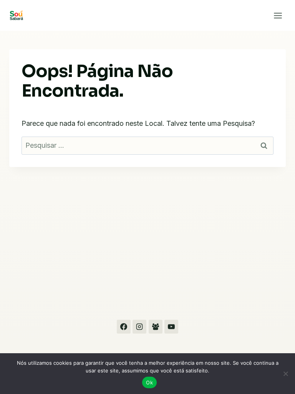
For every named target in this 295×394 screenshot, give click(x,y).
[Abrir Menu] (278, 15)
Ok (149, 382)
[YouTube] (171, 327)
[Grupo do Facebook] (155, 327)
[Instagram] (139, 327)
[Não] (285, 373)
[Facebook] (124, 327)
